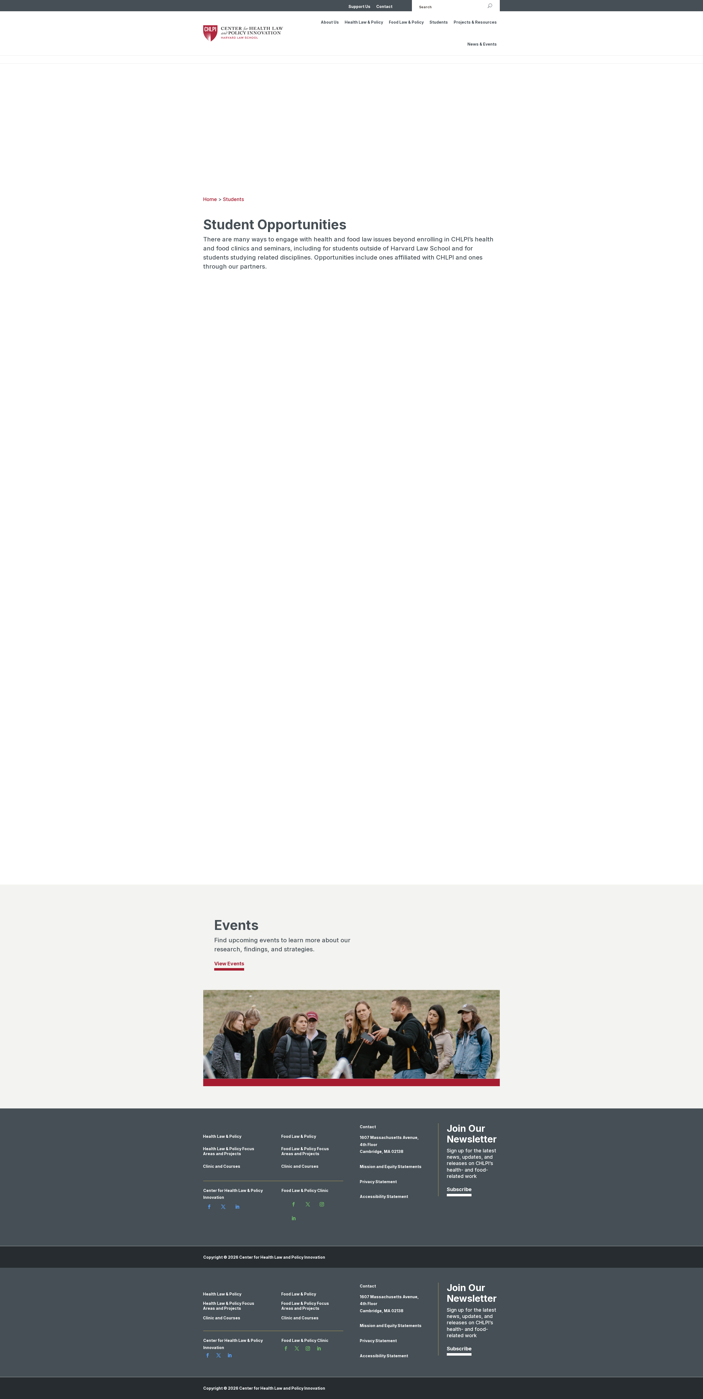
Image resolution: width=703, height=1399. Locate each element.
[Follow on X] (223, 1206)
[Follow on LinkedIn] (237, 1206)
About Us (330, 22)
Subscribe (459, 1189)
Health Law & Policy (364, 22)
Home (210, 199)
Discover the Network (393, 386)
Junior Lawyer (235, 776)
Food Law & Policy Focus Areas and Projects (305, 1151)
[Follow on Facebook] (209, 1206)
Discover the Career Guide (246, 572)
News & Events (482, 44)
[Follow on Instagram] (321, 1204)
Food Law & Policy (406, 22)
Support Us (359, 7)
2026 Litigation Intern (245, 806)
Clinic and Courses (221, 1166)
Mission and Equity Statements (391, 1166)
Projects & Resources (475, 22)
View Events (229, 963)
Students (438, 22)
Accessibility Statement (384, 1196)
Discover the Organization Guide (254, 711)
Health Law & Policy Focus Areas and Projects (228, 1151)
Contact (384, 7)
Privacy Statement (378, 1181)
